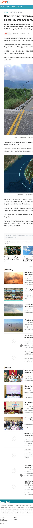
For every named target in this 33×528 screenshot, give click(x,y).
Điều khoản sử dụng (3, 520)
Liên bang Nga (22, 512)
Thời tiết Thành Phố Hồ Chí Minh (7, 507)
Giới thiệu (2, 519)
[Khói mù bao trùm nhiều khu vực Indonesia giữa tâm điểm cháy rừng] (13, 278)
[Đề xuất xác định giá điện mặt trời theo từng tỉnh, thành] (13, 325)
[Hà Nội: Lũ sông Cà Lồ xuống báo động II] (13, 455)
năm (13, 511)
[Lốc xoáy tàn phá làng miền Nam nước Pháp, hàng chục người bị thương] (13, 310)
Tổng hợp (15, 519)
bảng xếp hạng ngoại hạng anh (7, 512)
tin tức (25, 507)
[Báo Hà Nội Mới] (5, 263)
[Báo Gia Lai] (27, 374)
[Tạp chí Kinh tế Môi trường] (6, 34)
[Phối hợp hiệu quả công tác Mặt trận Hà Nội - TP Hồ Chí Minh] (13, 408)
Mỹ (30, 505)
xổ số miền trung (18, 511)
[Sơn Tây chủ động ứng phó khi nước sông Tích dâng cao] (12, 250)
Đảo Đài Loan (8, 235)
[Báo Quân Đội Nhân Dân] (26, 293)
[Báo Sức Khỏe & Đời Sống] (26, 422)
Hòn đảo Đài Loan (9, 237)
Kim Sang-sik (25, 505)
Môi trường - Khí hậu (16, 12)
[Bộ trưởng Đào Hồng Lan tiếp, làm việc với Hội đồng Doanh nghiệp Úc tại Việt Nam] (13, 423)
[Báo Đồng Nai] (26, 487)
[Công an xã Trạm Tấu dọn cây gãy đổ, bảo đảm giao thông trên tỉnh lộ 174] (13, 439)
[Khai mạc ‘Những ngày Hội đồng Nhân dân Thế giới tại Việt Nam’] (13, 391)
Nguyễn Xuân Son (18, 505)
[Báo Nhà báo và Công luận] (26, 356)
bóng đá (16, 512)
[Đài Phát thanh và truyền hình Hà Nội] (26, 390)
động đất (15, 235)
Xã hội (6, 12)
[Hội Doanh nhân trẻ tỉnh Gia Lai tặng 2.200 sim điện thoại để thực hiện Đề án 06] (13, 376)
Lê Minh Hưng (10, 505)
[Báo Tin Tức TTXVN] (24, 263)
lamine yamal (3, 505)
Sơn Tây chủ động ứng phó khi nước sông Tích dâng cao (12, 259)
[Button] (9, 33)
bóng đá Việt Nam (19, 507)
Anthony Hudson (27, 511)
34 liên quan (22, 33)
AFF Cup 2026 (8, 509)
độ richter (26, 235)
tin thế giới (3, 511)
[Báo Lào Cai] (26, 437)
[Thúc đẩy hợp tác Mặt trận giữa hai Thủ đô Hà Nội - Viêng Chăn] (13, 471)
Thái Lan (8, 511)
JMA (15, 237)
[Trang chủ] (5, 2)
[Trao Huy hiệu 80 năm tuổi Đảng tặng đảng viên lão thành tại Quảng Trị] (13, 341)
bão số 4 (2, 509)
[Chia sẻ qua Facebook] (5, 230)
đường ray (20, 235)
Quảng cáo (2, 523)
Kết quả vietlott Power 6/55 (18, 509)
